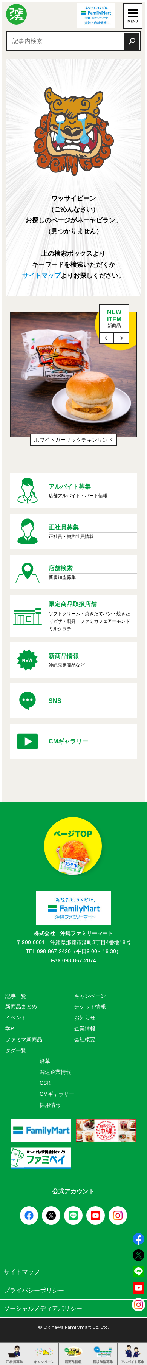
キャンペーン (90, 996)
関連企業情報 (55, 1072)
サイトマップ (41, 275)
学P (9, 1028)
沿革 (45, 1061)
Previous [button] (107, 338)
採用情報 (50, 1105)
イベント (15, 1017)
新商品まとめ (21, 1007)
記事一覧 (15, 996)
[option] (73, 383)
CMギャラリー (57, 1094)
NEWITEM (114, 318)
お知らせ (84, 1017)
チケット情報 (90, 1007)
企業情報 (84, 1028)
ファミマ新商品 (23, 1039)
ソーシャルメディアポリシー (43, 1308)
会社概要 (84, 1039)
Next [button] (121, 338)
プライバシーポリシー (34, 1290)
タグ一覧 (15, 1050)
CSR (45, 1083)
